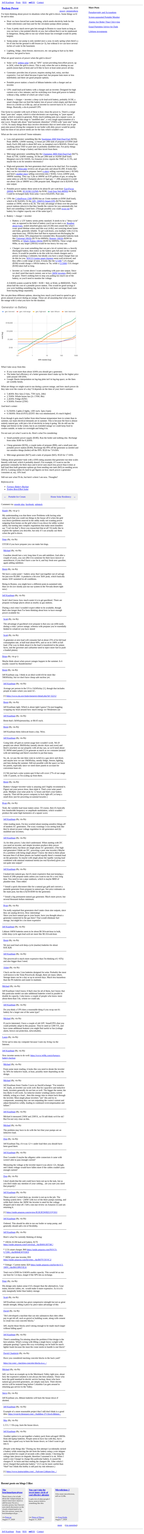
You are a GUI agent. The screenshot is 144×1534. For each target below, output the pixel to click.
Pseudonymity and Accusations (102, 12)
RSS (24, 2)
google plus (19, 504)
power (62, 11)
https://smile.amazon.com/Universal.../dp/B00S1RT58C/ (28, 1244)
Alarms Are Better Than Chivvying (104, 22)
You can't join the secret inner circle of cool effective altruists (39, 1492)
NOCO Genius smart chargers (39, 258)
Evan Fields (62, 1517)
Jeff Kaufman (8, 2)
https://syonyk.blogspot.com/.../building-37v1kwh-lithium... (34, 1414)
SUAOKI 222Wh (31, 191)
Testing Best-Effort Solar (18, 489)
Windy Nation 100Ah (32, 241)
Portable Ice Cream (14, 497)
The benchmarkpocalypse (12, 1491)
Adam (6, 967)
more (60, 1525)
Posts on (8, 1517)
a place (46, 171)
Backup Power (10, 8)
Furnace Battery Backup (18, 486)
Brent (4, 569)
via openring (71, 1525)
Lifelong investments (98, 31)
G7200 (58, 261)
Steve (4, 1393)
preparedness (72, 11)
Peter (4, 539)
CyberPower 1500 (23, 198)
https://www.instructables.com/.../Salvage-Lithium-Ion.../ (31, 1471)
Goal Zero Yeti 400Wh (58, 191)
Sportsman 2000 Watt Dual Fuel (56, 139)
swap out (65, 208)
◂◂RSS (32, 2)
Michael (7, 550)
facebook (30, 504)
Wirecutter (22, 169)
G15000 (63, 263)
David (6, 1311)
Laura (4, 1037)
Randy (5, 510)
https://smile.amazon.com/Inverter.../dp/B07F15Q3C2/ (27, 1260)
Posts (18, 2)
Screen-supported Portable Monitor (104, 17)
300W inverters (59, 273)
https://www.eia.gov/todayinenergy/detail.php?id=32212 (31, 696)
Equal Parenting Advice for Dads (103, 27)
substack (38, 504)
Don (5, 1139)
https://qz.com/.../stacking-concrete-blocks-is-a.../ (25, 1363)
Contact (40, 2)
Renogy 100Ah (56, 238)
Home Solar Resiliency (63, 497)
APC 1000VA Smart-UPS (43, 201)
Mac (5, 1420)
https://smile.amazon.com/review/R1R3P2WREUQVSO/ (31, 1212)
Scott (5, 619)
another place (22, 174)
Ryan (4, 803)
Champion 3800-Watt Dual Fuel (57, 154)
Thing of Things (38, 1517)
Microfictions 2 (62, 1490)
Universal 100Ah (24, 238)
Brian (4, 656)
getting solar (23, 63)
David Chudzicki (11, 1353)
